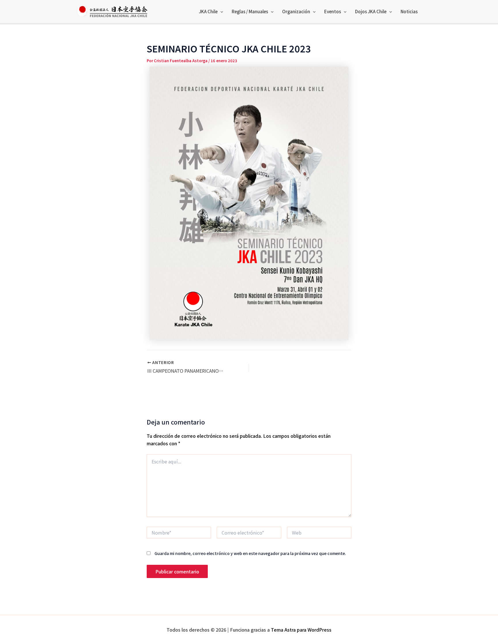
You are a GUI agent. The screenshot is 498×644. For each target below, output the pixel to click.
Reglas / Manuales (250, 11)
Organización (296, 11)
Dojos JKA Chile (370, 11)
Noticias (409, 11)
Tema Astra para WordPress (301, 629)
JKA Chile (208, 11)
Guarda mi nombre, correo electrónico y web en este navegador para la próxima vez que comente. (250, 553)
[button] (220, 11)
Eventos (332, 11)
